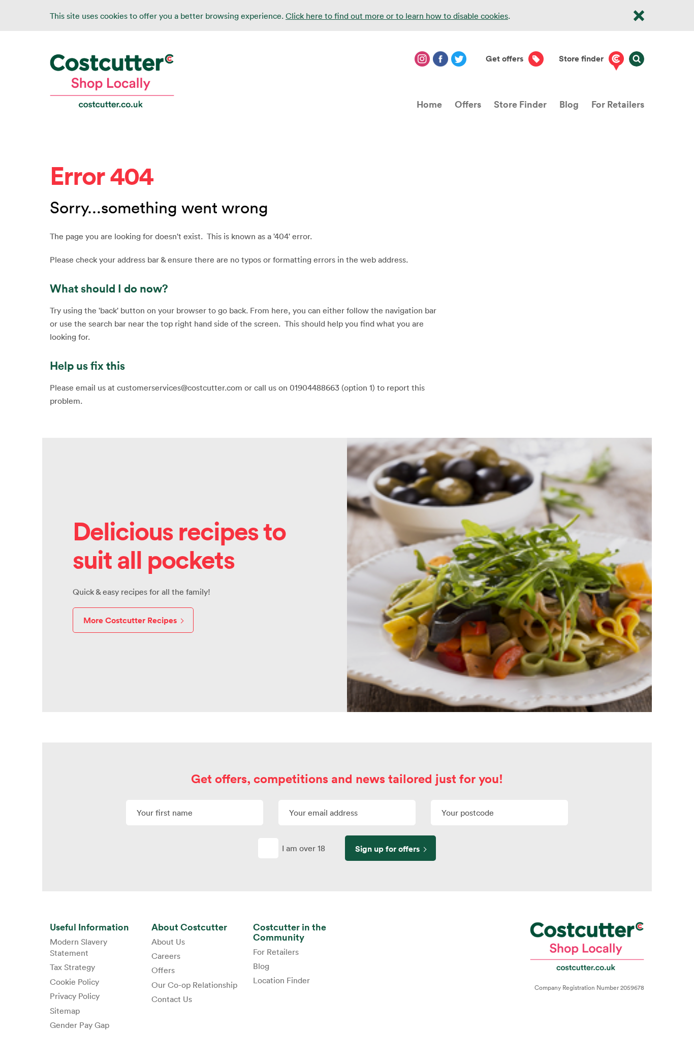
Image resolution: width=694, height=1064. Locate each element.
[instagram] (422, 59)
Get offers (504, 58)
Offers (468, 104)
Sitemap (65, 1011)
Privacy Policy (75, 996)
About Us (168, 942)
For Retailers (617, 104)
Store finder (581, 58)
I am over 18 (303, 848)
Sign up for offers (387, 849)
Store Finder (520, 104)
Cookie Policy (74, 982)
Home (429, 104)
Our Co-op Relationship (194, 985)
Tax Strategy (72, 967)
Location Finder (281, 980)
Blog (569, 104)
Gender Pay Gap (79, 1025)
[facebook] (440, 59)
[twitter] (458, 59)
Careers (165, 956)
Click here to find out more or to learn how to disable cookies (397, 16)
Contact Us (171, 999)
